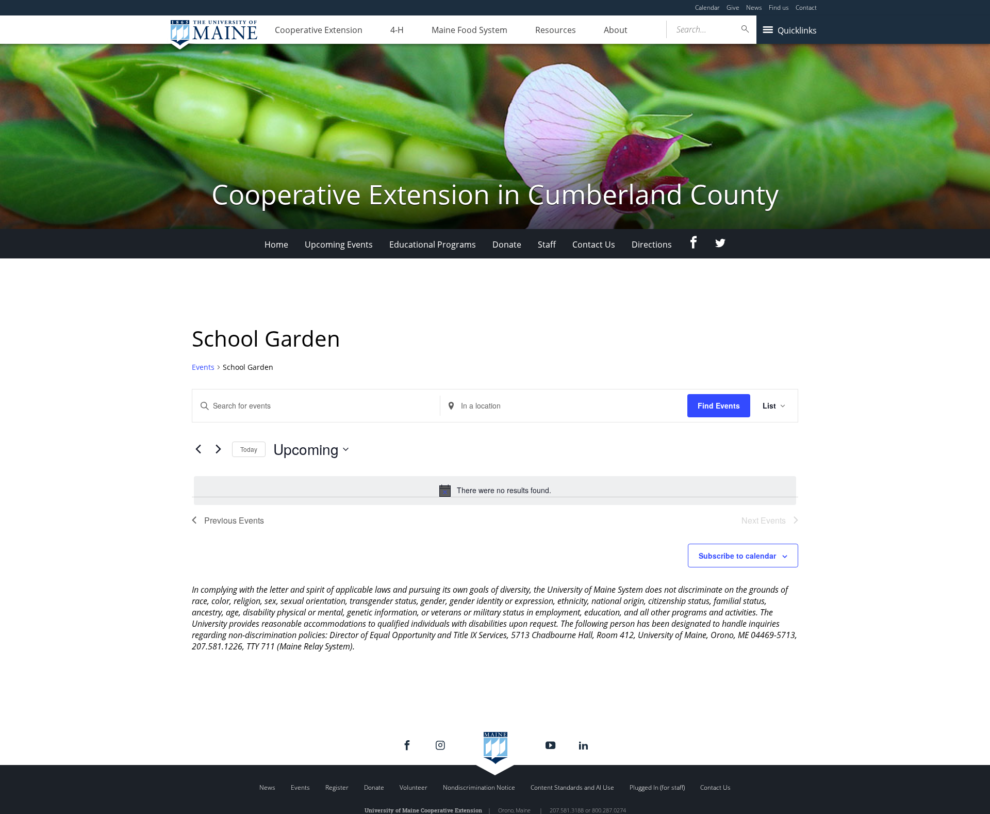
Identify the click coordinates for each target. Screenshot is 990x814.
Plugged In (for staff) (657, 787)
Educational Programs (432, 244)
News (754, 7)
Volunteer (413, 787)
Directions (652, 244)
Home (276, 244)
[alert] (495, 490)
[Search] (745, 29)
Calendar (707, 7)
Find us (779, 7)
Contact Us (593, 244)
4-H (397, 30)
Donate (506, 244)
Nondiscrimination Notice (479, 787)
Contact (806, 7)
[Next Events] (218, 449)
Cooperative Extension (318, 30)
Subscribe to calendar (737, 555)
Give (733, 7)
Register (337, 787)
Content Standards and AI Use (572, 787)
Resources (555, 30)
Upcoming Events (339, 244)
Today (248, 449)
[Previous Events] (198, 449)
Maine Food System (469, 30)
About (616, 30)
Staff (547, 244)
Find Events (719, 405)
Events (203, 367)
